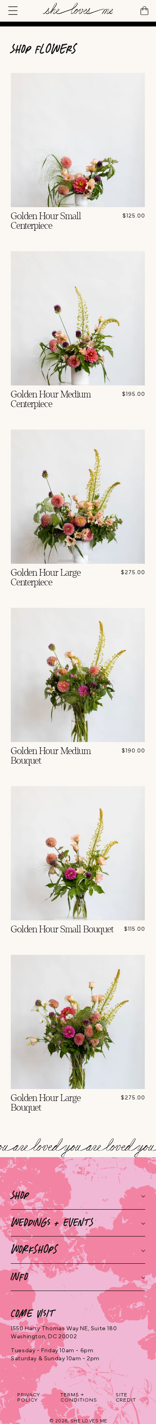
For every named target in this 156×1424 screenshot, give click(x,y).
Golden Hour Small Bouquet (62, 929)
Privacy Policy (28, 1397)
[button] (14, 10)
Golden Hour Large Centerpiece (46, 577)
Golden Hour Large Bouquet (46, 1103)
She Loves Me (88, 1420)
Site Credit (126, 1397)
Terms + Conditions (78, 1397)
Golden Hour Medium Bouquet (51, 756)
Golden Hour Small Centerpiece (46, 221)
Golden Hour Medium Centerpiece (51, 399)
